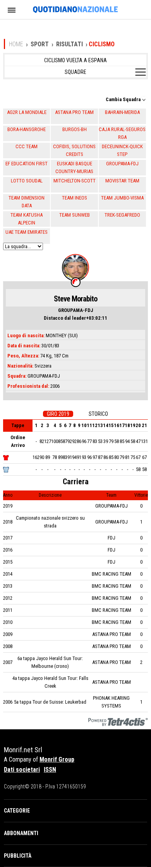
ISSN (50, 769)
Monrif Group (56, 759)
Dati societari (22, 769)
